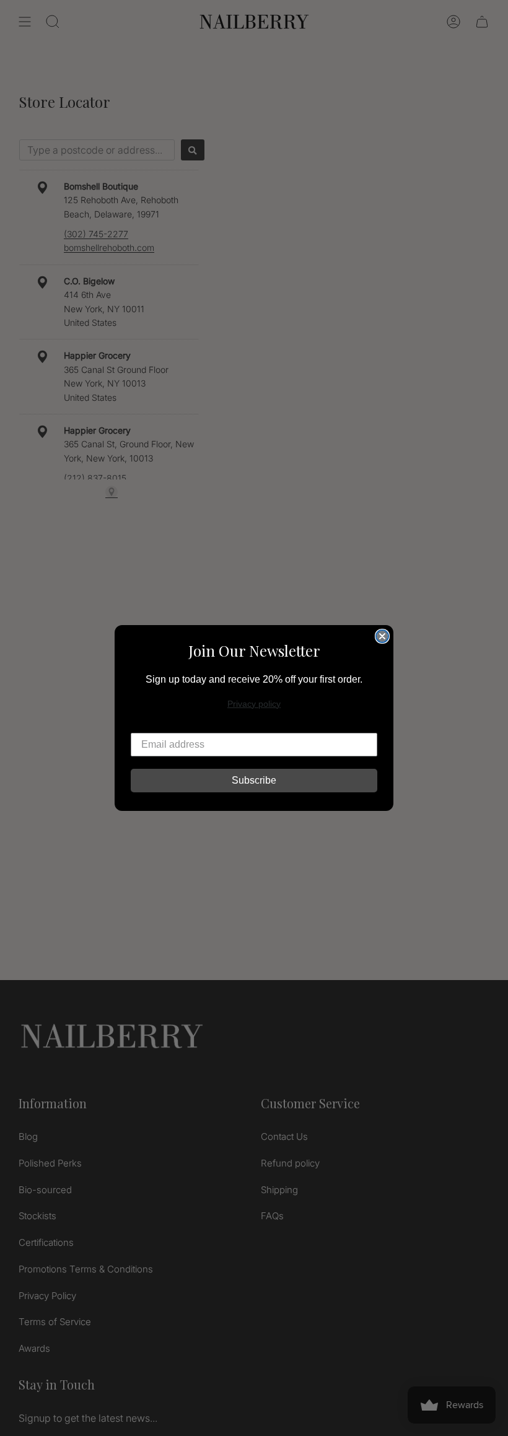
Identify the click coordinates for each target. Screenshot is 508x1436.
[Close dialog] (382, 636)
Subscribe (254, 780)
